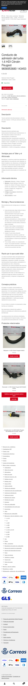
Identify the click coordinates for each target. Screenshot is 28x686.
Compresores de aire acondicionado (13, 490)
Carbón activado (8, 486)
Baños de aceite (8, 474)
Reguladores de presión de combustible (14, 546)
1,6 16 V (8, 518)
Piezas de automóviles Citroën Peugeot (12, 619)
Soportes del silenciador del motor (13, 550)
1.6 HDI (15, 17)
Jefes (6, 511)
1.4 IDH (7, 523)
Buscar (14, 683)
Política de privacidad (8, 621)
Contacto (5, 624)
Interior (4, 460)
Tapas (6, 552)
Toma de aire (8, 559)
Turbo (6, 564)
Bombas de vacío (9, 479)
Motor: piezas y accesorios (12, 16)
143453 (11, 99)
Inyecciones (7, 509)
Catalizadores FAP (7, 449)
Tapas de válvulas (9, 555)
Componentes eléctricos (8, 453)
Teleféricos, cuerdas (9, 557)
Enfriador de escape (9, 499)
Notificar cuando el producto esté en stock (14, 395)
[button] (24, 26)
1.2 (7, 520)
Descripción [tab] (4, 105)
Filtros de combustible (10, 504)
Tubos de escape (9, 562)
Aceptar (4, 7)
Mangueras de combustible (11, 513)
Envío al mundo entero (8, 627)
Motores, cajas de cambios (9, 566)
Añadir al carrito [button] (14, 356)
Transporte (5, 642)
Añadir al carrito (7, 88)
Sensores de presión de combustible (13, 548)
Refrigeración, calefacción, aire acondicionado (14, 571)
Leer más (14, 399)
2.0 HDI (7, 532)
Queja (4, 635)
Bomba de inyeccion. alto (10, 476)
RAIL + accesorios (9, 543)
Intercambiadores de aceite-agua (12, 506)
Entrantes (7, 502)
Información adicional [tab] (7, 109)
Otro (6, 539)
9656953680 (16, 99)
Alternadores (8, 472)
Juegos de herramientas (8, 463)
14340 (7, 99)
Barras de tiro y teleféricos (9, 447)
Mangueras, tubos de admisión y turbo (14, 516)
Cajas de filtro (8, 483)
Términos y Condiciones (9, 640)
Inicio (4, 16)
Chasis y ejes (6, 451)
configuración (4, 5)
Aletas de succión (9, 470)
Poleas (6, 541)
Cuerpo (4, 458)
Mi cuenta (4, 683)
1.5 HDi (7, 525)
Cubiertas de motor (9, 495)
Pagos (4, 629)
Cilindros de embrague (10, 488)
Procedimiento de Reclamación (10, 632)
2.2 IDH (7, 534)
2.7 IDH (7, 536)
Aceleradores (8, 467)
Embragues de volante (10, 497)
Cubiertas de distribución (10, 493)
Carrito (21, 682)
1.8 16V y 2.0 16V (10, 529)
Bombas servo (8, 481)
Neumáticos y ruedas (8, 569)
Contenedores (6, 456)
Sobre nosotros (7, 637)
